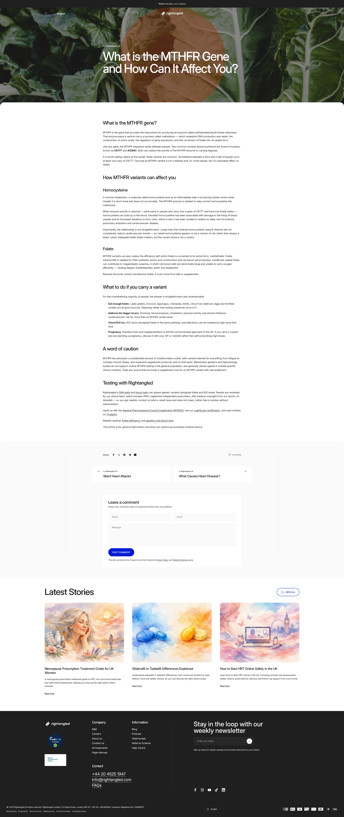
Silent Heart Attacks (117, 476)
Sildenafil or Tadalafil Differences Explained (162, 669)
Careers (96, 733)
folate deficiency (131, 420)
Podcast (136, 733)
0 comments (236, 455)
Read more (49, 693)
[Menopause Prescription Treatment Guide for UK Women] (84, 632)
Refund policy (11, 811)
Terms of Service (180, 560)
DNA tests (124, 392)
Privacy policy (23, 811)
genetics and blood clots (160, 420)
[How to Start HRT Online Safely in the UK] (259, 632)
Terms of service (36, 811)
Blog (134, 729)
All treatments (100, 747)
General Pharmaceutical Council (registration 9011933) (153, 410)
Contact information (63, 811)
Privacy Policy (162, 560)
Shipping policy (48, 811)
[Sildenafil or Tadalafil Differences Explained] (172, 632)
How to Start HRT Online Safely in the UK (248, 669)
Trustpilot (111, 414)
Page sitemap (99, 752)
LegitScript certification (207, 410)
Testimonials (139, 738)
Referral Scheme (141, 743)
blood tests (142, 392)
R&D (94, 729)
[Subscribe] (249, 741)
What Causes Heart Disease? (199, 476)
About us (97, 738)
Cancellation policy (79, 811)
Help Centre (138, 747)
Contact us (98, 743)
